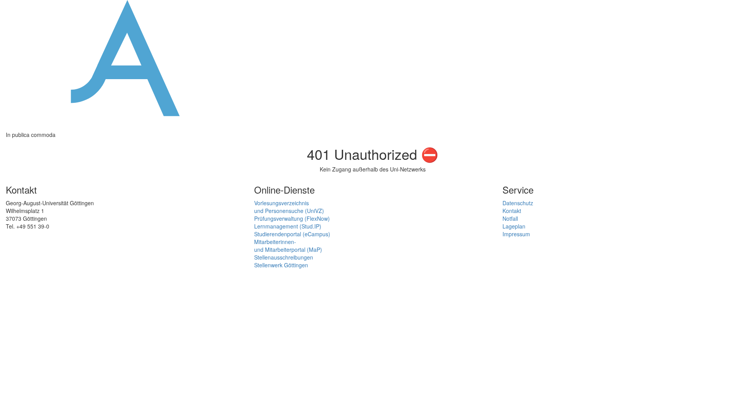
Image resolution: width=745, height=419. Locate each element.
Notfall (510, 218)
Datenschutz (517, 203)
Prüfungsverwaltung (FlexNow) (292, 218)
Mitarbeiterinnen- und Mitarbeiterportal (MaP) (288, 245)
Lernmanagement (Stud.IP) (287, 226)
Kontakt (511, 211)
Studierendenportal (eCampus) (292, 234)
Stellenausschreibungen (283, 257)
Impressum (516, 234)
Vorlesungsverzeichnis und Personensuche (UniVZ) (289, 207)
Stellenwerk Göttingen (281, 265)
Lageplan (513, 226)
